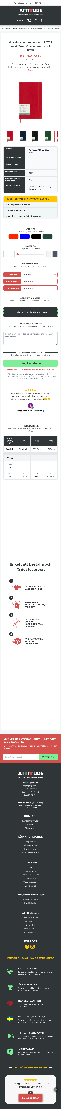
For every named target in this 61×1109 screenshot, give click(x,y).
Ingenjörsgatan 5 (30, 786)
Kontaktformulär (30, 821)
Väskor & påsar (30, 882)
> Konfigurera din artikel (18, 205)
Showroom (30, 828)
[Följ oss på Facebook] (27, 947)
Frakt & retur (30, 849)
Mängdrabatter (30, 899)
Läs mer (31, 70)
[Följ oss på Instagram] (32, 947)
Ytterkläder (30, 871)
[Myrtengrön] (47, 236)
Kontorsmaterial (30, 875)
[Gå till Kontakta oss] (29, 20)
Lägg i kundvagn (30, 363)
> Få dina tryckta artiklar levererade (24, 216)
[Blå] (25, 236)
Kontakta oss (30, 932)
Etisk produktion (30, 852)
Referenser (30, 921)
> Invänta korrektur (16, 210)
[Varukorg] (43, 20)
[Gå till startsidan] (30, 774)
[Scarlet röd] (13, 236)
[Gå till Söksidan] (36, 20)
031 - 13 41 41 (32, 795)
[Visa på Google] (30, 405)
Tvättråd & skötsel (30, 929)
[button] (30, 312)
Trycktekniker (30, 903)
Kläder (30, 867)
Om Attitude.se (30, 917)
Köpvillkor (31, 841)
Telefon (30, 824)
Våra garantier (30, 845)
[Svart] (36, 236)
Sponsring (30, 925)
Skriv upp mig (48, 757)
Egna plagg (30, 886)
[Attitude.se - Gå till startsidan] (30, 10)
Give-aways (30, 878)
